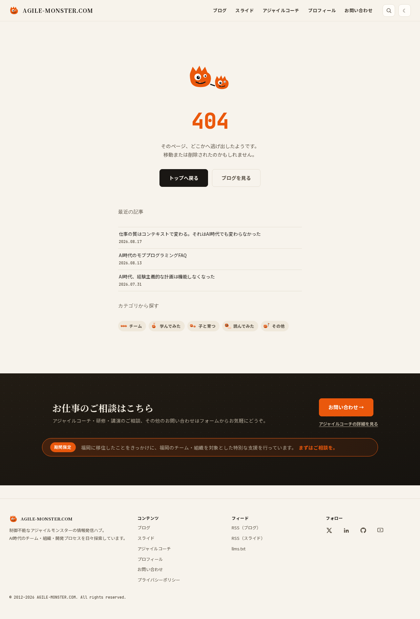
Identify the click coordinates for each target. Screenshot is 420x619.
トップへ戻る (184, 177)
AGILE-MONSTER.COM (58, 10)
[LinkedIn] (346, 530)
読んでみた (243, 326)
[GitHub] (363, 530)
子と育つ (207, 326)
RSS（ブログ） (246, 527)
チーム (135, 326)
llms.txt (238, 548)
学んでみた (170, 326)
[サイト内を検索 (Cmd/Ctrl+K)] (389, 10)
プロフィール (322, 10)
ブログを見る (236, 177)
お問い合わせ (359, 10)
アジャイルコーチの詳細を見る (348, 424)
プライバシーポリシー (158, 580)
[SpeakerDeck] (380, 530)
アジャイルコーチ (281, 10)
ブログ (220, 10)
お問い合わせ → (346, 407)
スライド (244, 10)
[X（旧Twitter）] (329, 530)
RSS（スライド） (248, 538)
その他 (278, 326)
